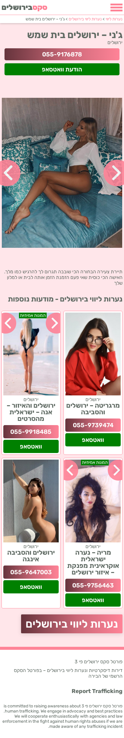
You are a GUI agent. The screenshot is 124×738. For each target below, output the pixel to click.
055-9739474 (93, 425)
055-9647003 (31, 572)
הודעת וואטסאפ (62, 69)
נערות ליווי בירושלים (72, 623)
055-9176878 (62, 54)
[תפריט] (116, 7)
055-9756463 (93, 585)
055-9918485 (30, 431)
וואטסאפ (93, 439)
